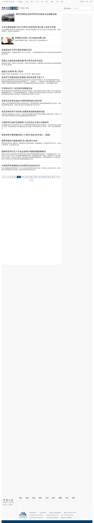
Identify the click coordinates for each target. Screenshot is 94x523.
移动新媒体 (68, 8)
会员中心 (82, 1)
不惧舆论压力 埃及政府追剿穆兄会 (17, 88)
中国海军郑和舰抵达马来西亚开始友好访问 (21, 165)
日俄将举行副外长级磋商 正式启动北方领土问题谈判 (25, 122)
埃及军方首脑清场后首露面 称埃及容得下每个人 (23, 77)
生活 (42, 1)
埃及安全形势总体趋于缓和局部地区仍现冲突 (22, 101)
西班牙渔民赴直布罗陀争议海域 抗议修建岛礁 (36, 14)
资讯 (32, 1)
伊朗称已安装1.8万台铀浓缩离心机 (30, 38)
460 (53, 177)
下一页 (57, 177)
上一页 (9, 177)
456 (36, 177)
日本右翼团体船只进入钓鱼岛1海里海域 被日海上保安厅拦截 (29, 27)
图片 (47, 1)
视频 (52, 1)
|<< (4, 177)
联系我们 (11, 504)
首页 (20, 498)
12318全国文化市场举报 (52, 517)
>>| (31, 180)
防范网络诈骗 (43, 512)
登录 (87, 1)
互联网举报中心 (33, 512)
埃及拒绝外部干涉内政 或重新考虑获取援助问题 (23, 111)
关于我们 (4, 504)
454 (27, 177)
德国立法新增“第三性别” (13, 71)
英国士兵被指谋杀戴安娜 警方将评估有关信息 (22, 61)
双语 (62, 1)
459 (48, 177)
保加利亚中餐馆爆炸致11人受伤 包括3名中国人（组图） (27, 135)
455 (31, 177)
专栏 (57, 1)
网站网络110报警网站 (66, 517)
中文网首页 (20, 1)
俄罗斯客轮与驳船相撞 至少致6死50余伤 (19, 141)
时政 (27, 1)
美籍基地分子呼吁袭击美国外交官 (17, 50)
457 (40, 177)
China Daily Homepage (9, 1)
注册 (91, 1)
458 (44, 177)
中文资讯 (22, 8)
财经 (37, 1)
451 (15, 177)
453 (23, 177)
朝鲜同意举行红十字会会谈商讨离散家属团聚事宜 (24, 151)
